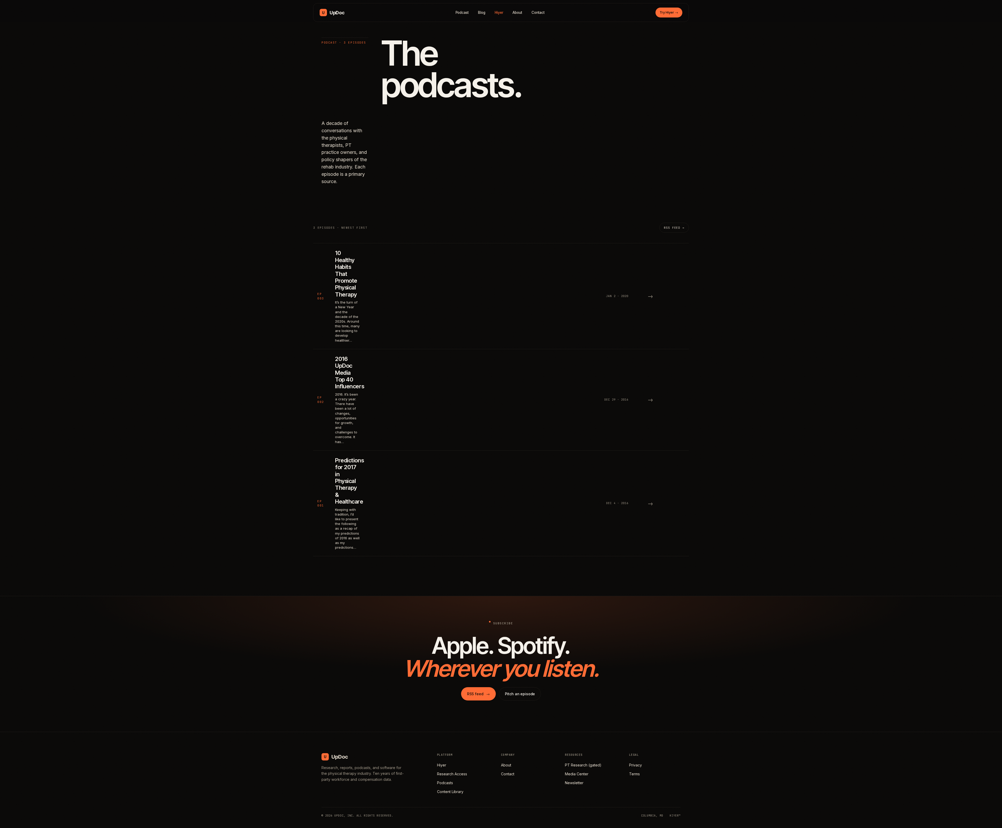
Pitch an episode (520, 694)
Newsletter (574, 783)
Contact (538, 12)
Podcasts (445, 783)
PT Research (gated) (583, 765)
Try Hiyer (669, 12)
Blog (481, 12)
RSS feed (478, 694)
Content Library (450, 791)
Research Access (452, 774)
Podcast (462, 12)
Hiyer (499, 12)
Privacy (635, 765)
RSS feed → (674, 227)
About (517, 12)
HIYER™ (675, 815)
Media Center (576, 774)
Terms (634, 774)
